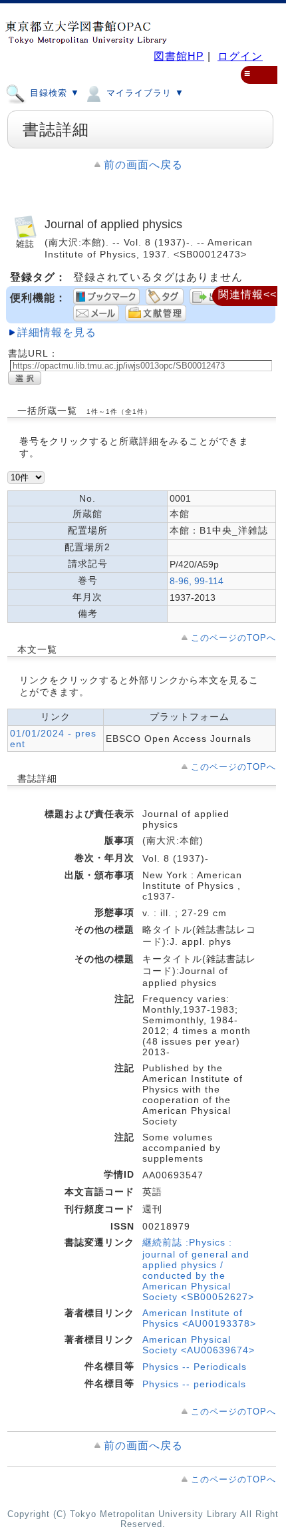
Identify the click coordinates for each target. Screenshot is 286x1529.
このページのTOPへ (233, 638)
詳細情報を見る (56, 332)
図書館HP (179, 56)
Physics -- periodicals (194, 1384)
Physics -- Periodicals (194, 1366)
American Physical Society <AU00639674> (198, 1344)
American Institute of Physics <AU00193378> (199, 1318)
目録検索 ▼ (53, 93)
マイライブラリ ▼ (143, 93)
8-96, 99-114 (196, 581)
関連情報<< (247, 294)
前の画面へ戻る (143, 164)
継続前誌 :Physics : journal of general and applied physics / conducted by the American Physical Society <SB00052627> (198, 1269)
